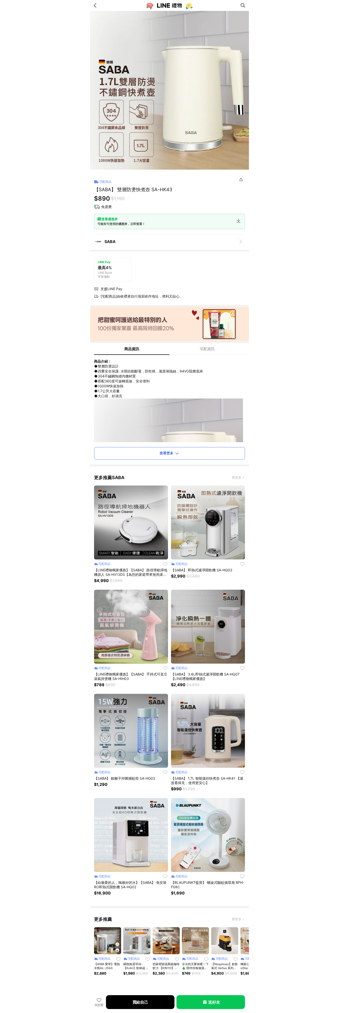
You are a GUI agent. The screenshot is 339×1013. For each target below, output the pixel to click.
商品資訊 (131, 348)
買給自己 (140, 1002)
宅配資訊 (207, 348)
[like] (165, 564)
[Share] (241, 180)
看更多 (236, 477)
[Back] (96, 5)
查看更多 (166, 453)
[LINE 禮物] (169, 5)
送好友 (214, 1002)
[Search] (243, 5)
